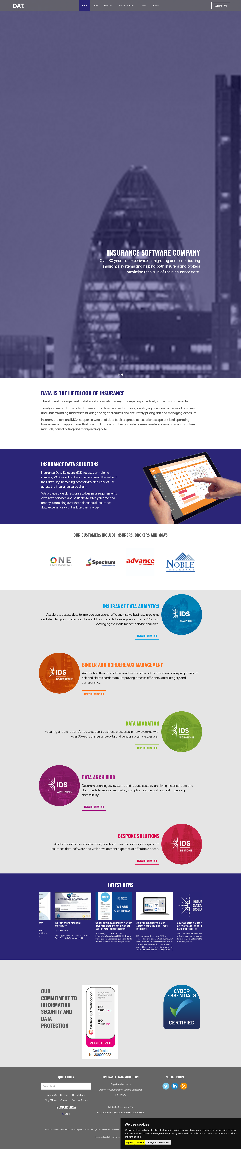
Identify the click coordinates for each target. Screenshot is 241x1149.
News (95, 5)
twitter (165, 1086)
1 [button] (119, 375)
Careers (64, 1095)
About (143, 5)
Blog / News (51, 1100)
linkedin (174, 1086)
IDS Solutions (78, 1095)
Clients (156, 5)
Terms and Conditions (110, 1130)
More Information (147, 635)
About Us (52, 1095)
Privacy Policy (96, 1130)
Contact (64, 1100)
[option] (120, 258)
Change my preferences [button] (158, 1142)
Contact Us (221, 5)
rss (183, 1086)
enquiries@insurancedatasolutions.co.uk (123, 1112)
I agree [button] (129, 1142)
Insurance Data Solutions (17, 6)
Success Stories (126, 5)
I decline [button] (140, 1142)
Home (84, 5)
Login (67, 1114)
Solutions (108, 5)
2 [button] (122, 375)
